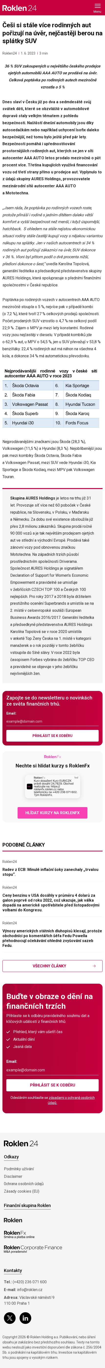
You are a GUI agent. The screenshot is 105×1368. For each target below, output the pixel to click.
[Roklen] (13, 1220)
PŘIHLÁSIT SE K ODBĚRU (52, 736)
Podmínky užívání (19, 1169)
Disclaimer (13, 1176)
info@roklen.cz (29, 1289)
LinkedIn (25, 1318)
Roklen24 (9, 53)
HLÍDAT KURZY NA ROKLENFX (52, 813)
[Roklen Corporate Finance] (33, 1249)
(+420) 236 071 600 (30, 1282)
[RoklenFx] (19, 1235)
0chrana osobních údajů (24, 1183)
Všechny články (49, 966)
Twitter (10, 1318)
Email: (11, 713)
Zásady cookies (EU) (21, 1191)
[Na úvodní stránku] (19, 7)
